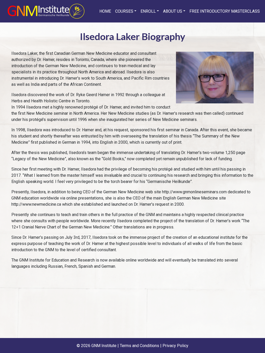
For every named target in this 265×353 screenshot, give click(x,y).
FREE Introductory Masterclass (224, 11)
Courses (124, 11)
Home (105, 11)
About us (172, 11)
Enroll (148, 11)
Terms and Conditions (139, 345)
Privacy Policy (175, 345)
